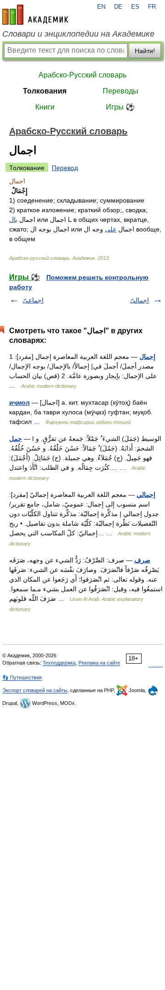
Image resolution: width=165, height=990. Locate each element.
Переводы (120, 91)
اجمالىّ (139, 300)
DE (118, 7)
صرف (142, 560)
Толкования (44, 91)
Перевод (65, 167)
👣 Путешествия (22, 677)
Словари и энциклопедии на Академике (78, 33)
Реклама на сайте (99, 663)
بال (13, 219)
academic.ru (35, 15)
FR (152, 7)
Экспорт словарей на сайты (34, 690)
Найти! (145, 51)
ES (135, 7)
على (110, 229)
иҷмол (19, 402)
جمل (15, 438)
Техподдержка (59, 663)
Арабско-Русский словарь (82, 75)
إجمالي (146, 494)
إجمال (147, 356)
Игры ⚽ (120, 107)
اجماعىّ (33, 300)
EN (101, 7)
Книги (45, 107)
